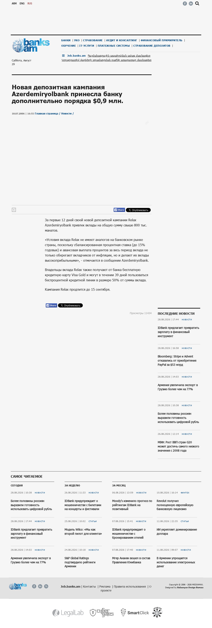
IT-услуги (86, 45)
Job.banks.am (76, 55)
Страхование (93, 40)
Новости (187, 319)
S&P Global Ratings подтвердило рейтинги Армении (80, 562)
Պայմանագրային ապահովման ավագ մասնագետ (119, 55)
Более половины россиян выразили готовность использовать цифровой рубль (178, 417)
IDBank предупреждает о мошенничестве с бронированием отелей (129, 533)
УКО (77, 40)
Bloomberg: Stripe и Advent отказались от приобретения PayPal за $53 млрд (177, 360)
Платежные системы (114, 45)
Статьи (93, 521)
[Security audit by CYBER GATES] (102, 612)
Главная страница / (48, 113)
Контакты (90, 586)
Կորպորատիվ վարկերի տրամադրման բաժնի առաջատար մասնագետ (107, 59)
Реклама (105, 586)
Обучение (68, 45)
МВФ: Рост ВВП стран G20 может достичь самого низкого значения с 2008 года (178, 446)
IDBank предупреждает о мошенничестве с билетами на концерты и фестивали (83, 505)
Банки (66, 40)
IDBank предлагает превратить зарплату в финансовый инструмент (178, 332)
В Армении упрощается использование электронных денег (176, 562)
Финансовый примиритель (161, 40)
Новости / (67, 113)
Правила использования (130, 586)
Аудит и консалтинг (121, 40)
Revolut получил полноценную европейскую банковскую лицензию (175, 505)
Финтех (185, 492)
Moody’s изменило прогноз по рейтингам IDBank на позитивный (132, 505)
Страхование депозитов (151, 45)
